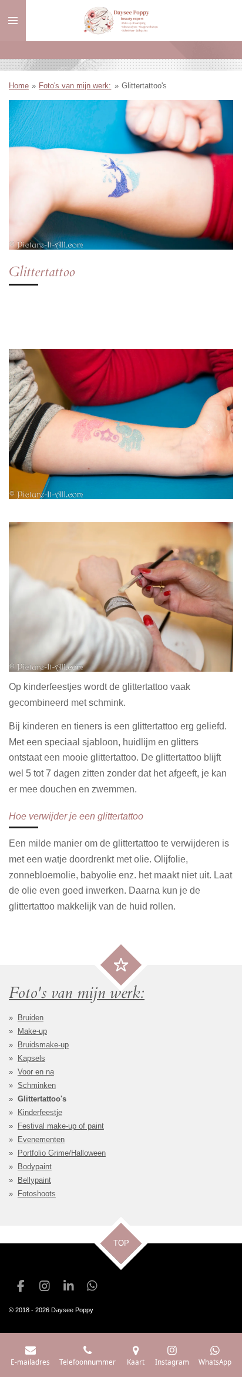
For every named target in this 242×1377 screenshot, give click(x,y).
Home (19, 85)
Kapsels (31, 1058)
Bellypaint (34, 1180)
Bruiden (30, 1017)
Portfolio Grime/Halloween (62, 1153)
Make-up (32, 1031)
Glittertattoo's (144, 85)
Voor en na (36, 1071)
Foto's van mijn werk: (75, 85)
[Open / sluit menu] (13, 20)
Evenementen (41, 1139)
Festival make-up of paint (61, 1125)
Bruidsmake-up (43, 1044)
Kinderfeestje (40, 1112)
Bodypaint (35, 1166)
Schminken (37, 1085)
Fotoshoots (37, 1193)
